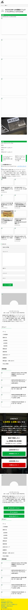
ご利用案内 (5, 334)
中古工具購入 (6, 363)
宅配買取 (5, 346)
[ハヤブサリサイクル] (2, 2)
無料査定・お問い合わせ (8, 360)
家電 (3, 15)
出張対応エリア (6, 354)
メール (5, 273)
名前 (4, 268)
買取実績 (5, 351)
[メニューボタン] (26, 2)
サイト (4, 278)
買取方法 (5, 337)
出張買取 (5, 343)
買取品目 (5, 348)
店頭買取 (5, 340)
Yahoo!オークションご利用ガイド (9, 604)
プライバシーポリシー (6, 601)
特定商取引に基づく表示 (7, 602)
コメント (5, 251)
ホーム (4, 331)
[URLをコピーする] (2, 145)
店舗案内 (5, 357)
